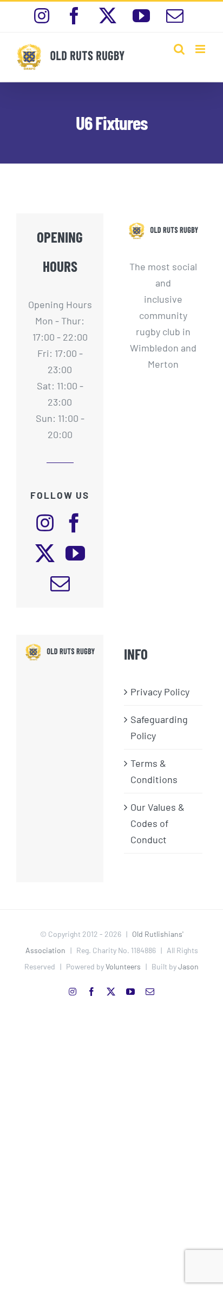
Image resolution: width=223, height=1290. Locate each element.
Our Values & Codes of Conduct (157, 823)
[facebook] (74, 523)
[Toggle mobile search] (179, 49)
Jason (188, 966)
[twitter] (45, 553)
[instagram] (45, 523)
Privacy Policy (159, 692)
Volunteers (123, 966)
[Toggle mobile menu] (201, 49)
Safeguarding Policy (159, 727)
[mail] (60, 584)
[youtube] (75, 553)
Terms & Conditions (154, 771)
